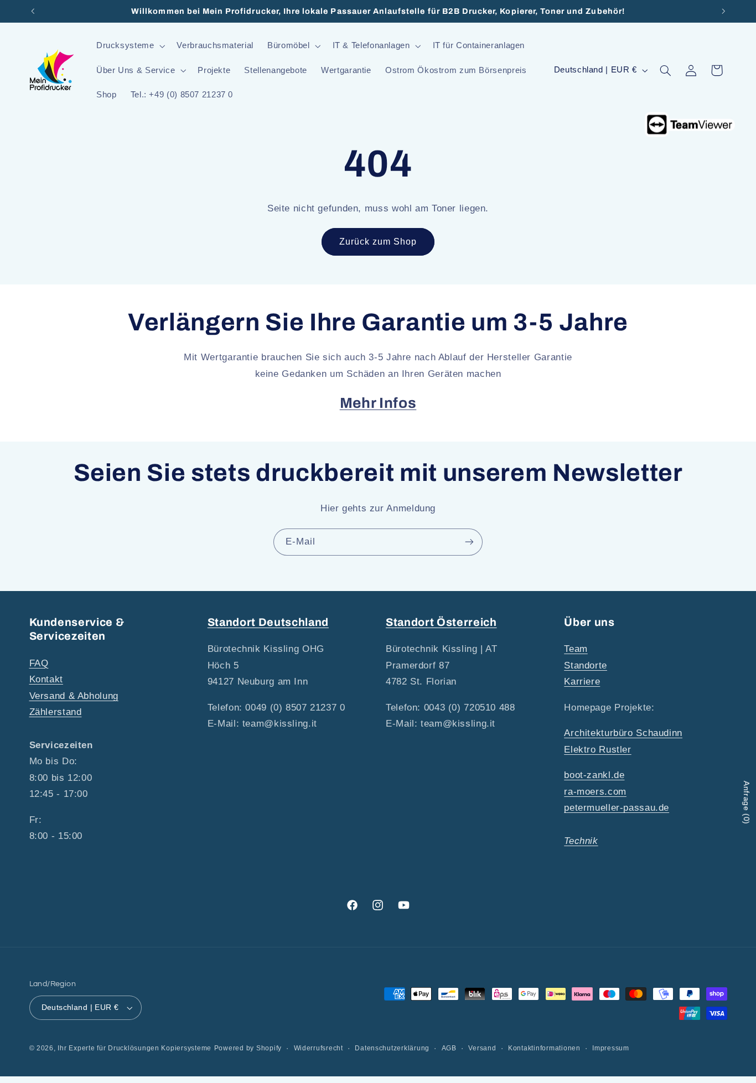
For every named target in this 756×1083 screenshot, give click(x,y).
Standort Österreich (441, 622)
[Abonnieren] (469, 542)
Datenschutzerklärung (392, 1048)
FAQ (39, 663)
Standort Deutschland (268, 622)
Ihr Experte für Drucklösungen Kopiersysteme (134, 1048)
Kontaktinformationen (544, 1048)
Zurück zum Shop (378, 241)
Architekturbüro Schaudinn (623, 733)
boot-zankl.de (594, 775)
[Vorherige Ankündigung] (32, 11)
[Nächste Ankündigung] (723, 11)
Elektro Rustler (597, 749)
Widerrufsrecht (318, 1048)
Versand (482, 1048)
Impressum (610, 1048)
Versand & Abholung (73, 696)
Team (576, 649)
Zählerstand (55, 712)
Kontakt (46, 679)
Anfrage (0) (746, 803)
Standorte (585, 665)
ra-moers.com (595, 791)
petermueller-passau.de (616, 807)
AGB (449, 1048)
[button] (129, 46)
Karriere (582, 681)
